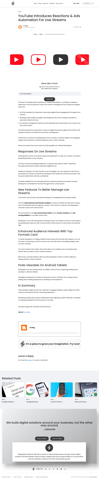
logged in (30, 360)
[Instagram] (53, 469)
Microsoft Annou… (81, 402)
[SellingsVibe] (12, 3)
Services (45, 3)
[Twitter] (57, 469)
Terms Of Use (17, 477)
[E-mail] (20, 335)
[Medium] (61, 469)
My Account (59, 3)
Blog (40, 3)
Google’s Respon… (8, 402)
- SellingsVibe (49, 429)
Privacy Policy (6, 477)
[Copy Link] (80, 27)
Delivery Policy (28, 477)
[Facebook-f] (49, 469)
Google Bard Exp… (32, 402)
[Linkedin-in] (45, 469)
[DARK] (92, 3)
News (41, 34)
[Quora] (65, 469)
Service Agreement (42, 477)
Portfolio (51, 3)
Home (35, 3)
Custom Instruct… (57, 402)
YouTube (27, 312)
